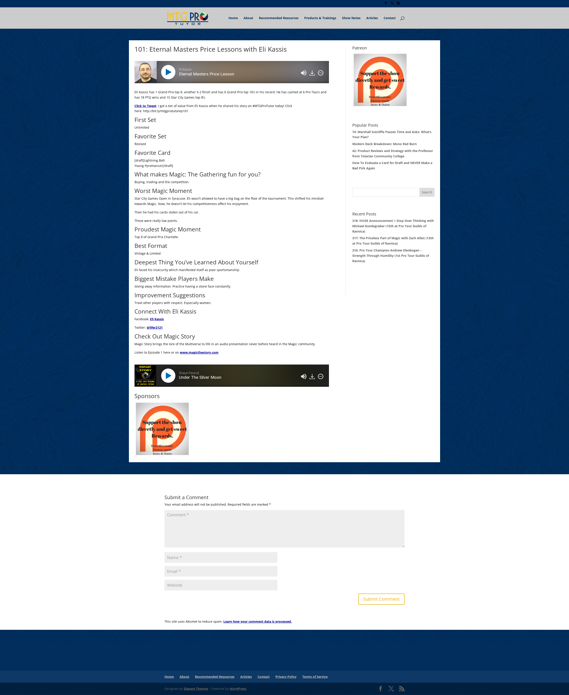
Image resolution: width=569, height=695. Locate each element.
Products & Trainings (320, 18)
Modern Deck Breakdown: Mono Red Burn (384, 144)
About (248, 18)
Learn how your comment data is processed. (257, 621)
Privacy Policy (286, 677)
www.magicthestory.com (199, 352)
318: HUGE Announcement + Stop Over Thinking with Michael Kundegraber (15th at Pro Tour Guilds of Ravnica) (393, 226)
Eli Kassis (157, 319)
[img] (321, 73)
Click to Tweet (145, 106)
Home (233, 18)
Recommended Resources (279, 18)
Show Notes (351, 18)
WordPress (238, 689)
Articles (372, 18)
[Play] (169, 72)
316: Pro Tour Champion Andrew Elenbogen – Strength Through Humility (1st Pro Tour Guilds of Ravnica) (390, 255)
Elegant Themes (196, 689)
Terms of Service (315, 677)
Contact (390, 18)
